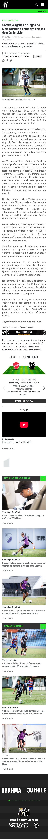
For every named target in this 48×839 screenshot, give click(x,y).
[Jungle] (36, 791)
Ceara (23, 327)
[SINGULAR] (21, 462)
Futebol (30, 327)
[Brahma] (11, 791)
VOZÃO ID (42, 11)
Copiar (37, 56)
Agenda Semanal (13, 327)
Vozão (24, 410)
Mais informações (24, 401)
